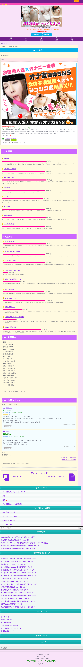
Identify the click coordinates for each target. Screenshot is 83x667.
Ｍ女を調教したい (10, 307)
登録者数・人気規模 (10, 169)
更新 (6, 500)
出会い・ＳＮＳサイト (10, 520)
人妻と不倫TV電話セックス (13, 279)
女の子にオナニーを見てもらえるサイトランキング (17, 570)
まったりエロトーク (10, 298)
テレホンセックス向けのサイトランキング (14, 581)
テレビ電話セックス (10, 241)
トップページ (5, 617)
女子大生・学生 (9, 289)
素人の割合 (7, 206)
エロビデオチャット (9, 512)
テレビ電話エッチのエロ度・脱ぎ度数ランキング (16, 567)
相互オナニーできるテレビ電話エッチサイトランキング (18, 575)
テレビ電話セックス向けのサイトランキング (15, 578)
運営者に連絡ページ (7, 631)
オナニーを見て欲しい (11, 327)
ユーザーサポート (9, 224)
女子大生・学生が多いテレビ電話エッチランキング (17, 592)
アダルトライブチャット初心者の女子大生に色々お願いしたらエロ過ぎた (24, 543)
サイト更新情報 (6, 622)
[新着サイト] (47, 34)
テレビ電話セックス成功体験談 (12, 504)
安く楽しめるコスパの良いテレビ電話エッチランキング (18, 573)
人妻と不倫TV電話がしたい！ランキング (14, 587)
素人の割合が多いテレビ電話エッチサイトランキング (18, 607)
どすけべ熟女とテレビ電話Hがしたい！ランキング (17, 561)
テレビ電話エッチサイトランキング (14, 491)
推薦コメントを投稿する (69, 460)
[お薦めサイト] (36, 34)
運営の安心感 (8, 215)
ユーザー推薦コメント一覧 (9, 625)
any (4, 408)
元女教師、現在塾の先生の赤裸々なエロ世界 (15, 540)
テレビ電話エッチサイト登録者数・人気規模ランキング (18, 558)
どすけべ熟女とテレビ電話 (12, 270)
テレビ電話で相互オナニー (12, 260)
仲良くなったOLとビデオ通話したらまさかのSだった (18, 548)
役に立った (7, 426)
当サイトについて (6, 620)
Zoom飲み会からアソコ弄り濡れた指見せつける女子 (18, 537)
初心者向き (7, 187)
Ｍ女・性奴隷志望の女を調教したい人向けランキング (18, 601)
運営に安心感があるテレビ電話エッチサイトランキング (18, 595)
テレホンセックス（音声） (12, 251)
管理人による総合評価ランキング (11, 604)
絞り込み (9, 408)
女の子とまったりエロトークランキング (14, 564)
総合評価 (6, 158)
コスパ (6, 196)
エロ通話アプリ (7, 524)
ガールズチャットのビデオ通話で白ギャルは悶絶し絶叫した (20, 545)
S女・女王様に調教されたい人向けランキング (15, 598)
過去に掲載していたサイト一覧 (11, 628)
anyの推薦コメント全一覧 (68, 457)
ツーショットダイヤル (10, 516)
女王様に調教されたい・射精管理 (14, 317)
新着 (5, 496)
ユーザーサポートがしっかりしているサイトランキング (18, 584)
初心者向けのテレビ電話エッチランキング (14, 590)
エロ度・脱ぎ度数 (9, 177)
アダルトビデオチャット (10, 138)
